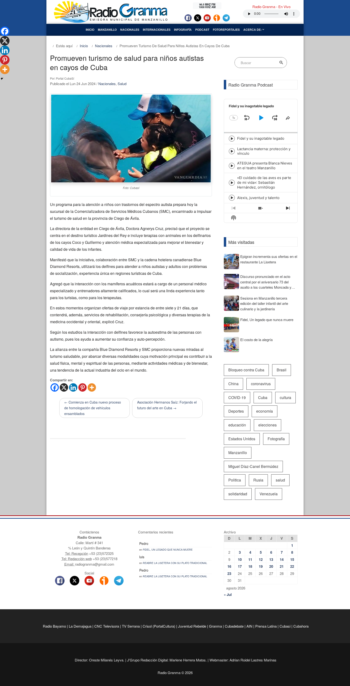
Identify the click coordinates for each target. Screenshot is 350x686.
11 (250, 559)
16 (229, 566)
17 (240, 566)
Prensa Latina (266, 626)
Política (234, 480)
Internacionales (156, 29)
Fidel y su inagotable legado (260, 138)
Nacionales (129, 29)
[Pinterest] (82, 387)
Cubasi (285, 626)
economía (264, 411)
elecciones (267, 425)
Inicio (90, 29)
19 (261, 566)
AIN (249, 626)
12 (261, 559)
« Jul (228, 594)
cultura (285, 397)
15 (292, 559)
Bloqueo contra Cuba (246, 370)
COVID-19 (237, 397)
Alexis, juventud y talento (258, 197)
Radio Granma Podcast (250, 85)
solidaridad (237, 494)
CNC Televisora (106, 626)
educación (237, 425)
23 (229, 573)
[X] (64, 387)
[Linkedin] (73, 387)
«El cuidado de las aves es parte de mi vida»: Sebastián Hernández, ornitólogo (264, 182)
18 (250, 566)
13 (271, 559)
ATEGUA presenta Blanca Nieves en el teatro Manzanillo (264, 165)
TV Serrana (131, 626)
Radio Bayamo (54, 626)
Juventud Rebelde (192, 626)
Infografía (183, 29)
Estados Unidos (241, 438)
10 (240, 559)
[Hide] (2, 79)
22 (292, 566)
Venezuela (269, 494)
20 (271, 566)
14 (282, 559)
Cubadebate (234, 626)
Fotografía (276, 438)
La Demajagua (80, 626)
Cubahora (301, 626)
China (233, 383)
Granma (215, 626)
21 (282, 566)
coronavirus (261, 383)
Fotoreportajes (226, 29)
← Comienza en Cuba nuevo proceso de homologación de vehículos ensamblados (92, 408)
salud (280, 480)
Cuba (262, 397)
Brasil (281, 370)
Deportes (236, 411)
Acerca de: (252, 29)
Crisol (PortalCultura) (159, 626)
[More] (92, 387)
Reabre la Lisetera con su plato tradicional (175, 563)
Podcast (202, 29)
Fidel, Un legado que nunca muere (168, 549)
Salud (122, 83)
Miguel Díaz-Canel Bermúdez (253, 466)
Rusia (258, 480)
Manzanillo (107, 29)
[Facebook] (54, 387)
